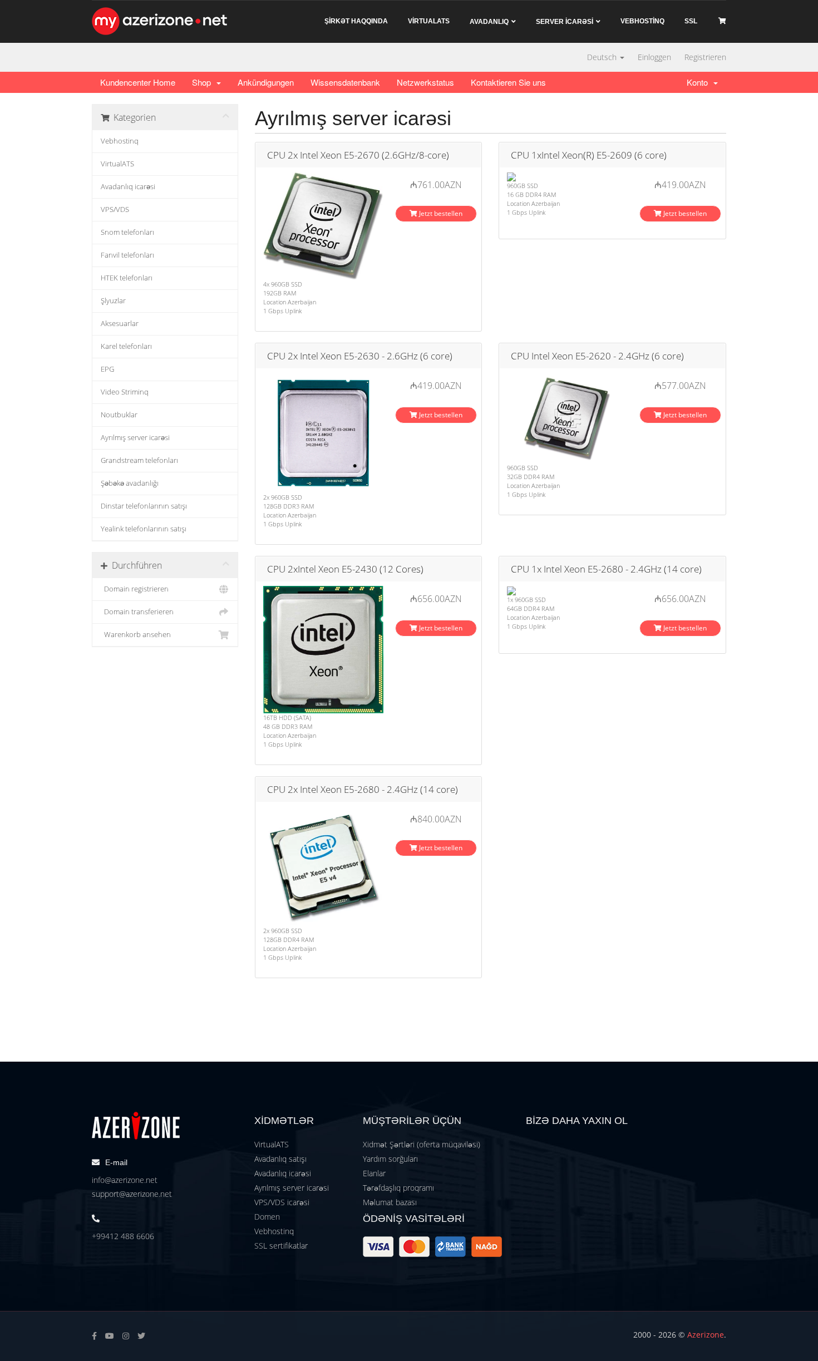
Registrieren (705, 57)
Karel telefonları (126, 346)
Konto (699, 82)
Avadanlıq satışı (280, 1158)
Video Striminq (125, 392)
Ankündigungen (266, 82)
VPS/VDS (115, 209)
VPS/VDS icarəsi (281, 1202)
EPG (107, 369)
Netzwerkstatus (425, 82)
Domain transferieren (137, 612)
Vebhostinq (120, 141)
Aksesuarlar (120, 323)
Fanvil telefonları (127, 255)
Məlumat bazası (390, 1202)
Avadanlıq (489, 22)
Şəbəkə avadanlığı (130, 483)
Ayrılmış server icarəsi (135, 437)
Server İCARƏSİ (564, 22)
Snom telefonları (127, 232)
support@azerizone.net (132, 1194)
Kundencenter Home (137, 82)
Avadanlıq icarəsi (128, 186)
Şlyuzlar (113, 300)
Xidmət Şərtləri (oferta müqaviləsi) (421, 1144)
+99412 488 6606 (123, 1236)
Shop (203, 82)
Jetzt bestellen (439, 213)
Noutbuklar (119, 415)
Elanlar (374, 1173)
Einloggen (654, 57)
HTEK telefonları (126, 278)
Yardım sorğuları (390, 1158)
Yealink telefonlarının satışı (143, 529)
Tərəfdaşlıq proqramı (398, 1187)
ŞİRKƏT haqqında (356, 21)
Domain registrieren (135, 589)
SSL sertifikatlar (281, 1245)
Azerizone (705, 1334)
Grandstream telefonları (139, 460)
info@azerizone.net (124, 1180)
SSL (690, 21)
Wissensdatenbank (345, 82)
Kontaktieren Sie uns (508, 82)
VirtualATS (117, 164)
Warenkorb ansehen (136, 634)
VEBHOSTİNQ (642, 21)
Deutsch (603, 57)
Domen (267, 1216)
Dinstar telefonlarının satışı (144, 506)
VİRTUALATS (429, 21)
